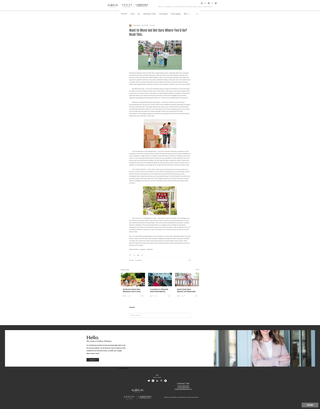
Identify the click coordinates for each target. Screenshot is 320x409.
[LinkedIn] (209, 3)
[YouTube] (202, 3)
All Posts (124, 14)
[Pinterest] (212, 3)
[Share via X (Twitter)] (134, 255)
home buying (149, 249)
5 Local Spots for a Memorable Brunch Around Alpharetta (159, 290)
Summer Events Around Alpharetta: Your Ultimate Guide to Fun (187, 290)
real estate (142, 249)
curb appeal (163, 14)
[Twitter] (121, 368)
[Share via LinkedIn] (138, 255)
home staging (175, 14)
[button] (197, 14)
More (185, 14)
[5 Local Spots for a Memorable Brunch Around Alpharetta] (160, 279)
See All (197, 269)
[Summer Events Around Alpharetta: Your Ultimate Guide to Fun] (187, 279)
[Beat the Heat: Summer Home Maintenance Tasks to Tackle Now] (133, 279)
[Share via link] (142, 255)
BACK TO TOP (157, 377)
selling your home (149, 14)
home (132, 14)
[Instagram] (205, 3)
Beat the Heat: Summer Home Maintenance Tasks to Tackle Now (131, 290)
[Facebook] (216, 3)
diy (139, 14)
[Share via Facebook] (130, 255)
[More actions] (190, 25)
